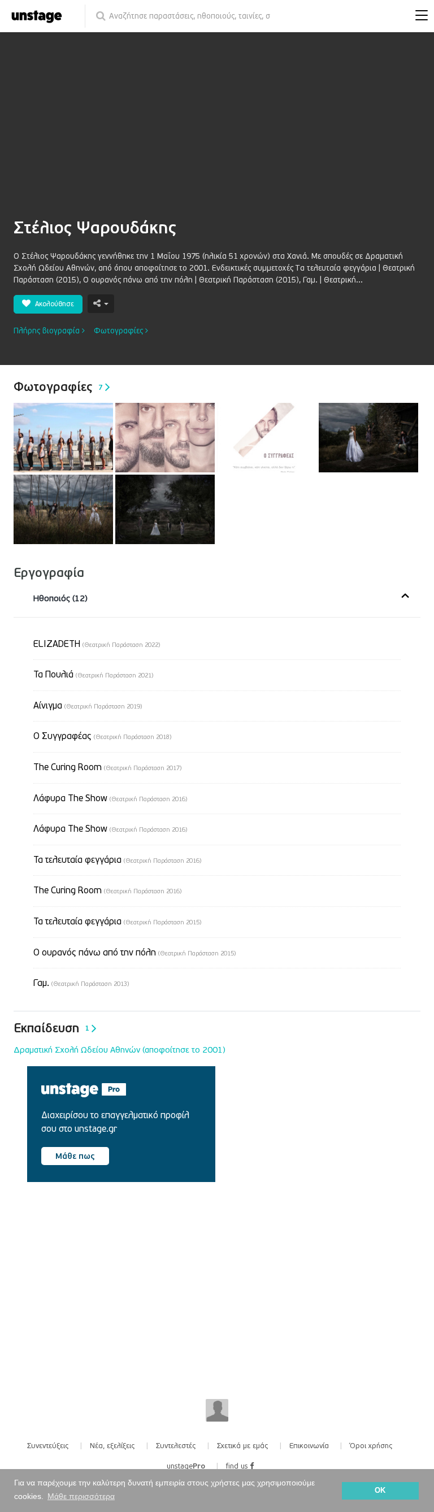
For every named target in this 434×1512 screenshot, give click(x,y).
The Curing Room (107, 767)
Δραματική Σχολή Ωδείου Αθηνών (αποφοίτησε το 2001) (119, 1049)
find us (238, 1466)
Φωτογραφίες (119, 331)
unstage (186, 1466)
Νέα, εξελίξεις (112, 1446)
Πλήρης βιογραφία (48, 331)
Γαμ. (81, 983)
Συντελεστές (176, 1446)
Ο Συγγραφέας (102, 736)
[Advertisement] (217, 133)
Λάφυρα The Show (110, 798)
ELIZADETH (96, 644)
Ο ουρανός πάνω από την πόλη (134, 953)
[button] (418, 16)
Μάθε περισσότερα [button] (81, 1496)
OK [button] (380, 1490)
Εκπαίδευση (51, 1028)
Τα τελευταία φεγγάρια (117, 860)
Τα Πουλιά (93, 675)
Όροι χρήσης (371, 1446)
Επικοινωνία (309, 1446)
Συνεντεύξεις (48, 1446)
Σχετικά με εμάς (242, 1446)
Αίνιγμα (87, 706)
